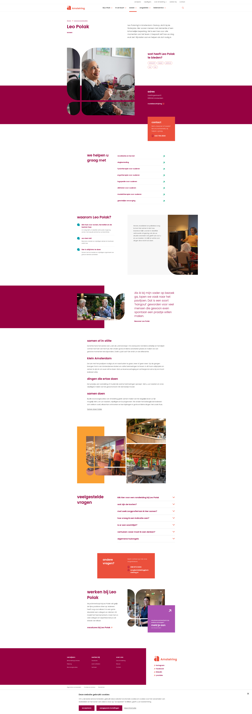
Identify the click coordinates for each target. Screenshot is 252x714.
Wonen (131, 8)
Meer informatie (130, 708)
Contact (182, 2)
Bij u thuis (106, 8)
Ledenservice (158, 8)
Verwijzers (137, 2)
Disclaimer (101, 687)
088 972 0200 (135, 567)
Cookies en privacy (89, 687)
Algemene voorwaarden (74, 687)
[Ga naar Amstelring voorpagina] (76, 8)
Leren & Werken (96, 664)
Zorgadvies (144, 8)
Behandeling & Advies (73, 660)
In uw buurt (119, 8)
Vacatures (95, 660)
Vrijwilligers (147, 2)
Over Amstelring (159, 2)
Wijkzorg (69, 664)
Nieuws (118, 664)
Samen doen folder (94, 409)
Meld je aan (158, 625)
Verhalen (94, 667)
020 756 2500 (160, 136)
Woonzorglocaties (72, 667)
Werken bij (173, 2)
